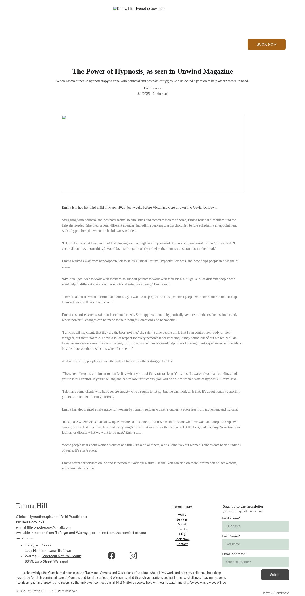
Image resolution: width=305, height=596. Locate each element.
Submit (275, 575)
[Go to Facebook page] (23, 44)
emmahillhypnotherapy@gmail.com (43, 527)
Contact (203, 44)
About (152, 44)
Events (180, 44)
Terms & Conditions (276, 593)
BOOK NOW (267, 44)
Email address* (233, 554)
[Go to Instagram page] (29, 44)
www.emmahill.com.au (78, 468)
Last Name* (231, 536)
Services (122, 44)
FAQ (182, 534)
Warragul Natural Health (61, 556)
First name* (231, 518)
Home (100, 44)
